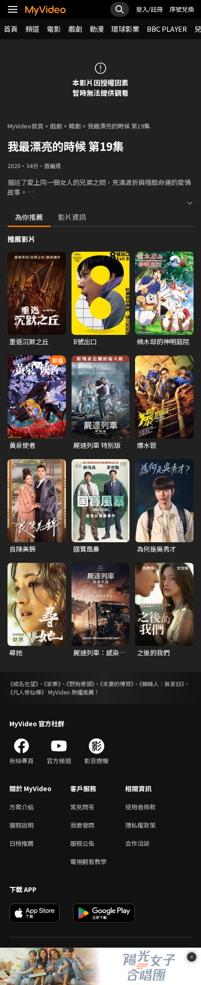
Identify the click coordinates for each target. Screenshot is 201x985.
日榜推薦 (21, 843)
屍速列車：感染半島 (99, 652)
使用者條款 (140, 806)
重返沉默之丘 (29, 341)
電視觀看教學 (88, 861)
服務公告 (82, 843)
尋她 (15, 652)
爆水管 (147, 445)
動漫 (97, 29)
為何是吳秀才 (156, 548)
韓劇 (75, 125)
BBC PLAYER (167, 29)
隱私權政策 (140, 825)
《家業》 (52, 683)
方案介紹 (21, 806)
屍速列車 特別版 (97, 445)
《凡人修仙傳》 (27, 692)
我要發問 (82, 825)
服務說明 (21, 825)
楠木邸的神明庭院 (163, 341)
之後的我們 (153, 652)
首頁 (11, 29)
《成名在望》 (22, 683)
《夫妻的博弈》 (117, 683)
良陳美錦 (22, 548)
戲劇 (75, 29)
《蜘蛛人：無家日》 (161, 683)
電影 (54, 29)
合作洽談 (137, 843)
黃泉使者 (22, 445)
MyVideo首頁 (25, 125)
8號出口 (85, 341)
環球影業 (125, 29)
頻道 (32, 29)
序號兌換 (182, 9)
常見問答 (82, 806)
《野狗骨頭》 (80, 683)
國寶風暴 (86, 548)
